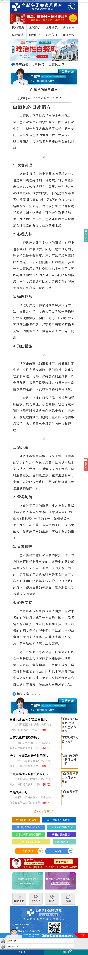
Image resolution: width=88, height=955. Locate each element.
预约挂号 (35, 35)
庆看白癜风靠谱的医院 (28, 834)
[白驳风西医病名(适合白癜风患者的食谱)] (69, 724)
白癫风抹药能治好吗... (24, 737)
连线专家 (22, 952)
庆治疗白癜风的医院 (28, 827)
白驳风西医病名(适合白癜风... (29, 719)
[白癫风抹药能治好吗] (69, 742)
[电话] (69, 6)
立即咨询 (67, 951)
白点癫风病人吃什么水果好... (29, 774)
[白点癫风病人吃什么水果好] (69, 779)
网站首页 (18, 27)
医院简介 (35, 27)
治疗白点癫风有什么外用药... (29, 755)
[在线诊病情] (44, 76)
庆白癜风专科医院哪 (58, 820)
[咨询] (35, 6)
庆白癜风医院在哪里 (64, 841)
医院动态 (18, 35)
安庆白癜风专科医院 (30, 64)
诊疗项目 (68, 27)
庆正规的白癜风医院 (61, 827)
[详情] (42, 729)
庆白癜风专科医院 (26, 820)
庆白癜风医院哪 (31, 841)
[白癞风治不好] (69, 797)
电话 (58, 851)
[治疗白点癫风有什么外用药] (69, 761)
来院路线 (68, 35)
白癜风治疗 (57, 64)
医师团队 (52, 27)
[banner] (44, 50)
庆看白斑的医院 (61, 834)
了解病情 (28, 851)
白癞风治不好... (20, 792)
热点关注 (52, 35)
